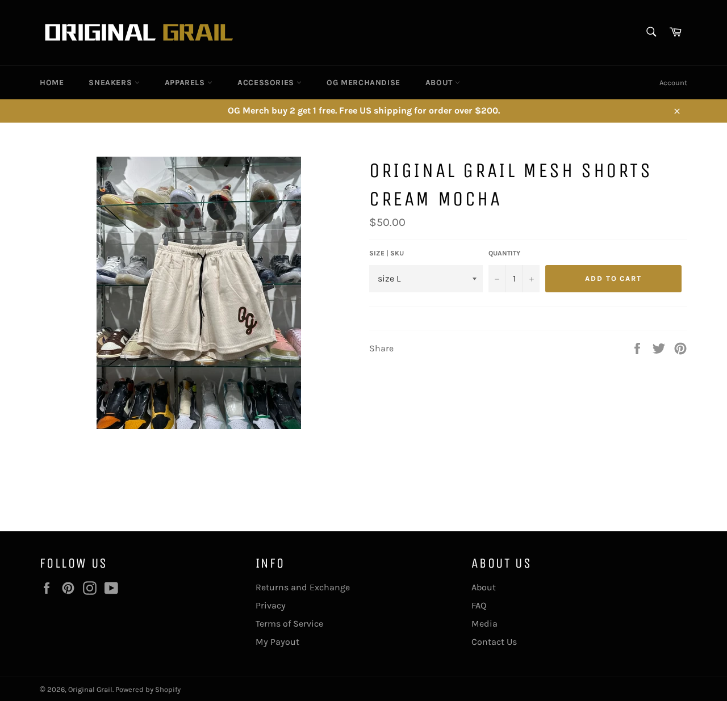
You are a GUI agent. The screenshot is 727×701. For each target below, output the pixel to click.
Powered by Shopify (148, 689)
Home (52, 82)
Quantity (504, 253)
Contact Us (494, 641)
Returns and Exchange (303, 587)
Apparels (186, 82)
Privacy (271, 605)
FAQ (478, 605)
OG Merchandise (363, 82)
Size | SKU (386, 253)
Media (484, 623)
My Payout (277, 641)
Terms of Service (289, 623)
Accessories (266, 82)
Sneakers (111, 82)
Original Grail (90, 689)
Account (673, 82)
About (440, 82)
